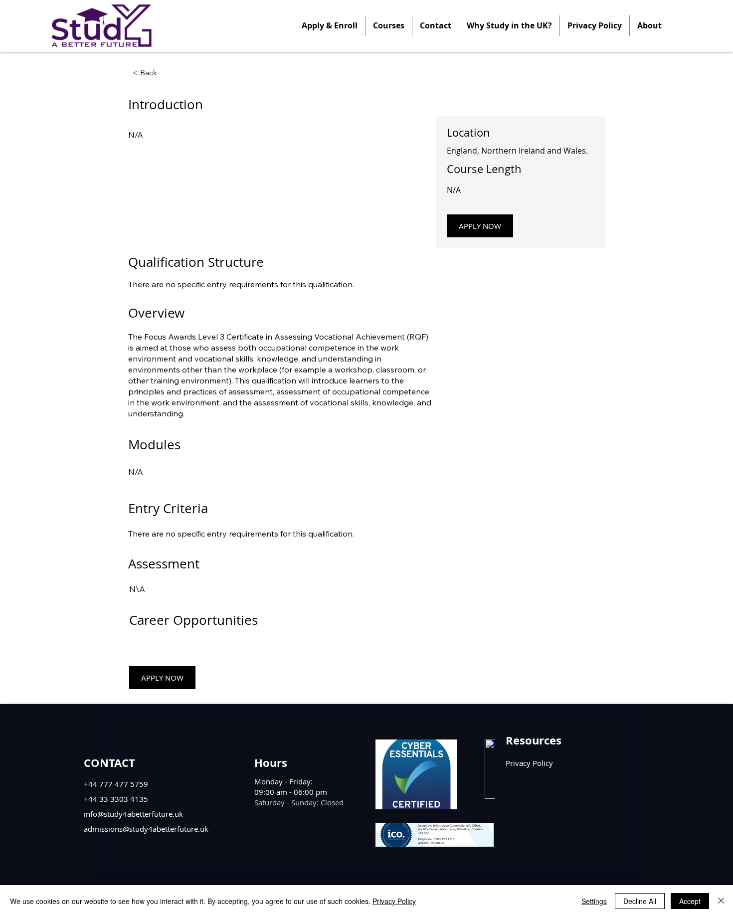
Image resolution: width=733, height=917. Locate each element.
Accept (690, 901)
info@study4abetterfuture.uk (133, 814)
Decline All (639, 901)
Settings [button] (594, 901)
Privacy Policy (394, 901)
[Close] (721, 901)
